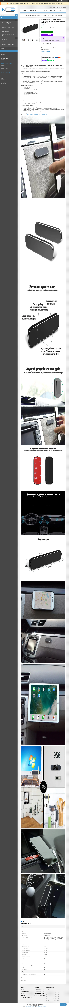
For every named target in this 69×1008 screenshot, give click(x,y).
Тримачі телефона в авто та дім (8, 35)
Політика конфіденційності (41, 1006)
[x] (23, 921)
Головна (24, 10)
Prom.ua (41, 1004)
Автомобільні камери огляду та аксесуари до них (8, 28)
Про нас (45, 10)
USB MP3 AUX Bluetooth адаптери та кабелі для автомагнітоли (7, 24)
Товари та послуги (5, 20)
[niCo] (9, 9)
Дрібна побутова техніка (7, 42)
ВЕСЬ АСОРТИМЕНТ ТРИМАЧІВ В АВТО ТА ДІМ (37, 114)
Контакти (52, 10)
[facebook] (21, 921)
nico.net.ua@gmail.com (5, 72)
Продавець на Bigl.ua (34, 1005)
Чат (64, 1004)
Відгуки (2, 48)
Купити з (45, 34)
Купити (47, 32)
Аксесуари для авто (6, 31)
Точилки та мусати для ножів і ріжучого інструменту (8, 45)
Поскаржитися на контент (30, 1006)
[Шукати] (16, 15)
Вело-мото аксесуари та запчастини (7, 38)
